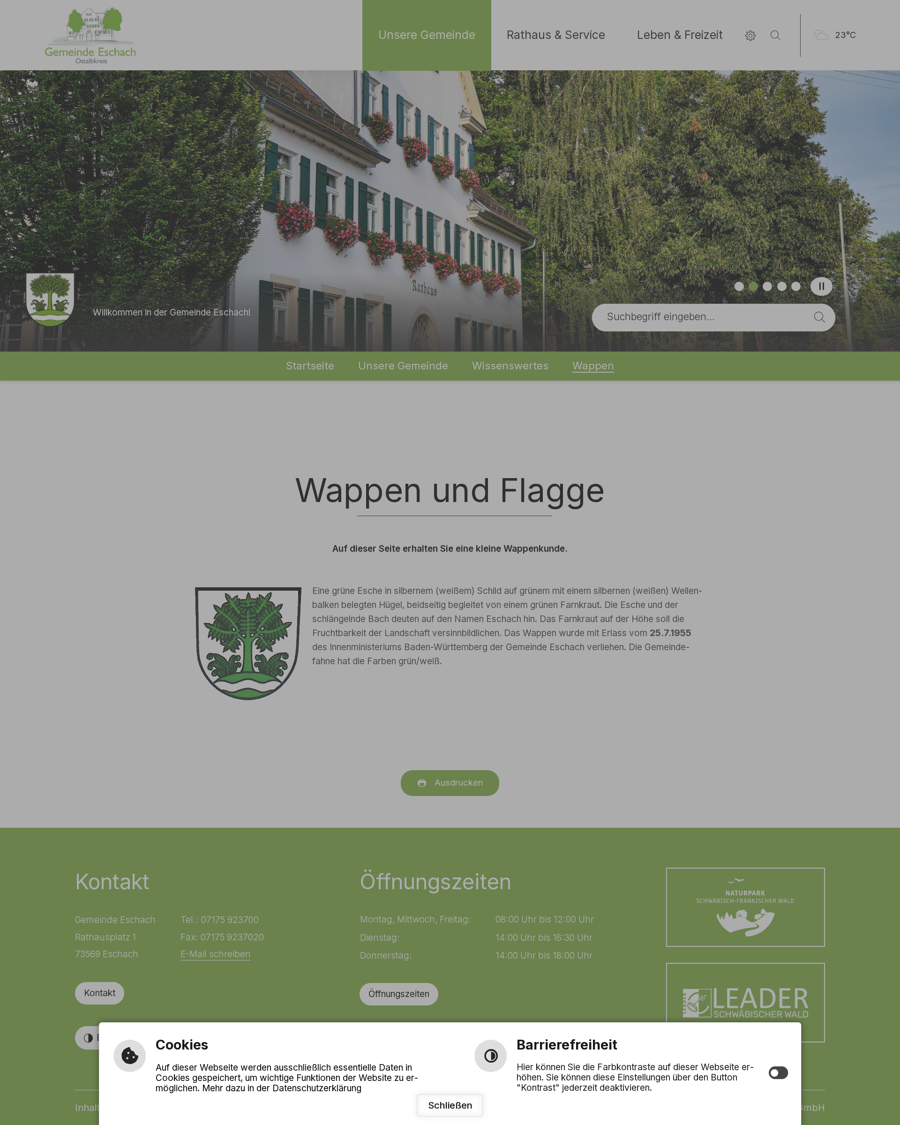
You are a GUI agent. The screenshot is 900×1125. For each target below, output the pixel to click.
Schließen (450, 1105)
